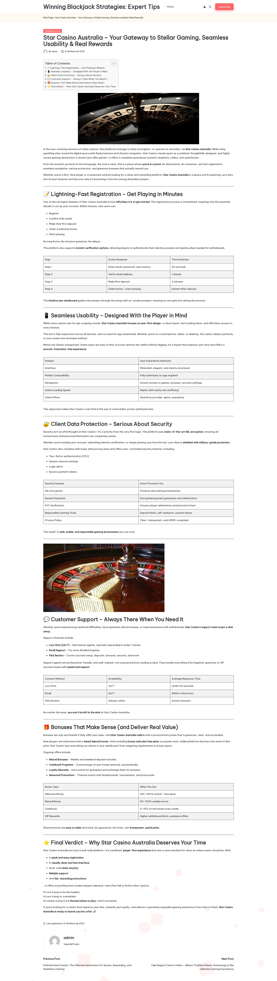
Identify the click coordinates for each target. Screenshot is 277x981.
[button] (224, 6)
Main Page (48, 17)
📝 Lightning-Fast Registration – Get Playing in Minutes (76, 67)
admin (69, 937)
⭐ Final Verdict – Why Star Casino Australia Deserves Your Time (81, 86)
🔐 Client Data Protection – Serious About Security (74, 75)
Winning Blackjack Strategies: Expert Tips (101, 7)
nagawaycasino (52, 31)
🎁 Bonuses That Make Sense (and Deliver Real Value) (75, 82)
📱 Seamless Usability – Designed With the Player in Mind (77, 71)
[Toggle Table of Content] (112, 63)
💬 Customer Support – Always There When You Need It (77, 79)
